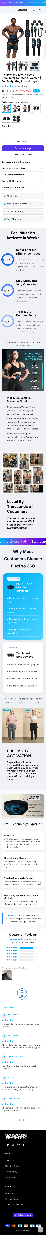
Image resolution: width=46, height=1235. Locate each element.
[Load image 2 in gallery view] (23, 66)
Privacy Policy (11, 1199)
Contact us (10, 1160)
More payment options (23, 154)
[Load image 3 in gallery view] (34, 66)
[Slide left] (3, 66)
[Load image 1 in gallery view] (11, 66)
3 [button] (24, 1120)
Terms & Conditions (14, 1205)
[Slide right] (43, 66)
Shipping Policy (12, 1166)
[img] (8, 1020)
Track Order (10, 1177)
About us (9, 1193)
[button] (5, 10)
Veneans (26, 1230)
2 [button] (19, 1120)
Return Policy (11, 1172)
